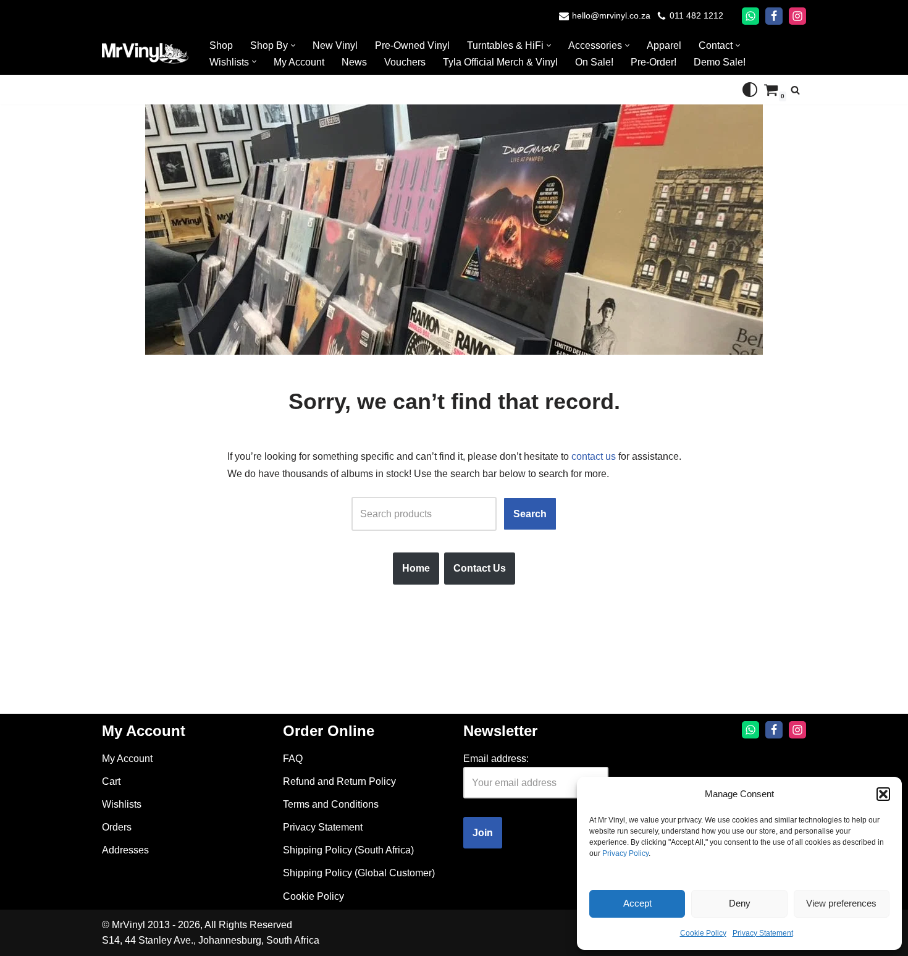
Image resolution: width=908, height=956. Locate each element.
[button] (883, 794)
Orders (117, 827)
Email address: (496, 758)
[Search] (795, 90)
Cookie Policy (703, 933)
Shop (221, 45)
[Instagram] (797, 16)
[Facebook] (774, 16)
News (354, 62)
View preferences (841, 903)
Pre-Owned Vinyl (412, 45)
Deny (739, 903)
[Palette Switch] (749, 89)
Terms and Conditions (331, 804)
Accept (637, 903)
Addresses (125, 850)
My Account (299, 62)
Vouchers (405, 62)
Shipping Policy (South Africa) (348, 850)
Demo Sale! (720, 62)
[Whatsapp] (750, 16)
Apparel (664, 45)
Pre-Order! (653, 62)
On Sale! (594, 62)
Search (530, 514)
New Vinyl (335, 45)
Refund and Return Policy (339, 781)
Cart (111, 781)
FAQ (293, 758)
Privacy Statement (763, 933)
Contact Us (479, 568)
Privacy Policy (625, 853)
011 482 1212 (696, 15)
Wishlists (121, 804)
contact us (593, 456)
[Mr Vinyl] (145, 53)
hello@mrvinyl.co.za (611, 15)
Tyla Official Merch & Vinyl (500, 62)
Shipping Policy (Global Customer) (359, 873)
